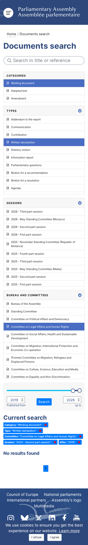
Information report (22, 157)
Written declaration (23, 142)
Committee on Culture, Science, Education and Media (44, 369)
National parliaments (62, 494)
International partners (26, 500)
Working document (22, 83)
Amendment (18, 98)
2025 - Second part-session (28, 276)
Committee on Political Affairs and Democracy (40, 319)
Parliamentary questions (26, 165)
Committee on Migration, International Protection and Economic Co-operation (44, 348)
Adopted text (19, 90)
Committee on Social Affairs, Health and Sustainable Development (44, 336)
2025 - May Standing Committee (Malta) (36, 269)
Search (44, 402)
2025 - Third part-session (27, 261)
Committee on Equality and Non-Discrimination (40, 376)
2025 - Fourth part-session (27, 253)
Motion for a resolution (25, 180)
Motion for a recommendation (29, 172)
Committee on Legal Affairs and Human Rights (40, 326)
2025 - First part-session (26, 284)
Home (11, 34)
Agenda (16, 188)
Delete (44, 425)
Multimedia (44, 506)
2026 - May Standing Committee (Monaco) (38, 219)
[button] (80, 111)
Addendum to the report (26, 119)
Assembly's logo (66, 500)
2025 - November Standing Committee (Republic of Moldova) (43, 244)
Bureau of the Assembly (26, 303)
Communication (21, 127)
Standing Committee (24, 311)
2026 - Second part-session (28, 227)
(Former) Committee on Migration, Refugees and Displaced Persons (41, 359)
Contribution (19, 134)
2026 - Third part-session (27, 211)
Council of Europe (22, 494)
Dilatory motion (20, 149)
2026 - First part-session (26, 234)
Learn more (69, 531)
